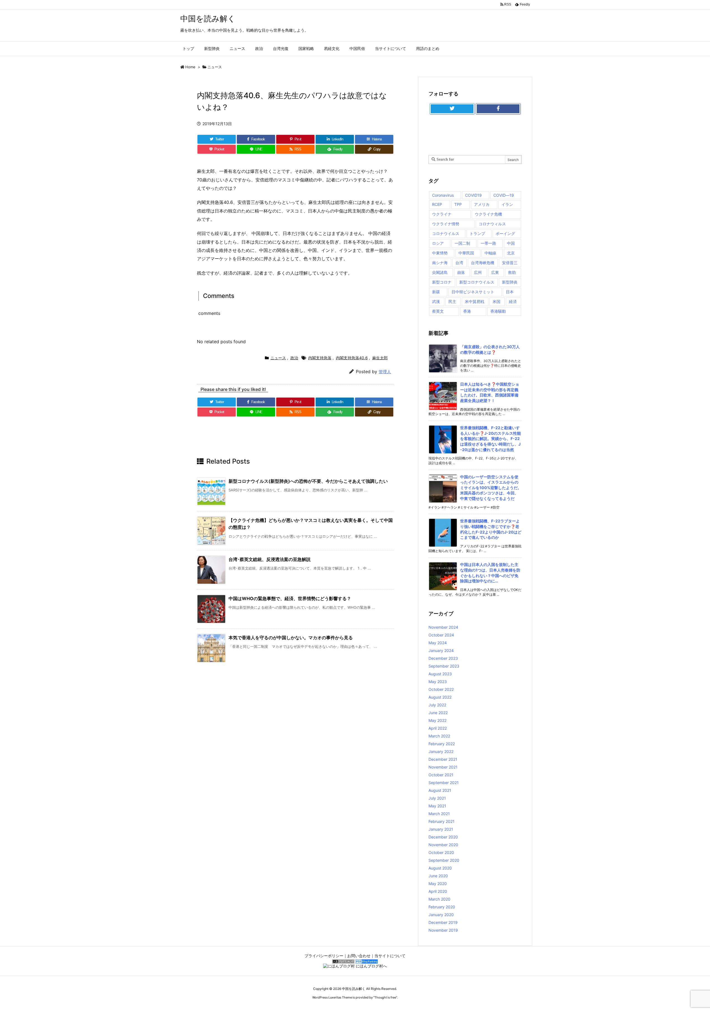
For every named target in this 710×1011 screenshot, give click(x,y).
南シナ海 (440, 262)
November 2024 (443, 627)
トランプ (477, 233)
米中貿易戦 (474, 301)
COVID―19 (503, 195)
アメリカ (482, 204)
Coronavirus (443, 195)
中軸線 (490, 253)
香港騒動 (498, 311)
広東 (495, 272)
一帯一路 (488, 243)
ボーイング (505, 233)
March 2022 (439, 736)
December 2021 (442, 759)
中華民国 (466, 253)
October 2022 (441, 689)
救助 (512, 272)
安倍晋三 (510, 262)
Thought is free (385, 997)
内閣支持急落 (319, 357)
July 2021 (437, 798)
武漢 (436, 301)
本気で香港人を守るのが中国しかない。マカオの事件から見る (291, 637)
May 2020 (437, 883)
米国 (496, 301)
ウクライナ (442, 214)
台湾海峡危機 (482, 262)
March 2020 (439, 899)
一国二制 (462, 243)
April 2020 (437, 891)
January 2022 (440, 751)
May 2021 (437, 805)
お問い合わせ (359, 955)
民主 (452, 301)
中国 (511, 243)
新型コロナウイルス (476, 282)
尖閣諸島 (440, 272)
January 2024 (441, 650)
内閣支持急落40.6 (352, 357)
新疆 (436, 291)
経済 (513, 301)
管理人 (385, 371)
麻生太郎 (380, 357)
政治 (294, 357)
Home (190, 67)
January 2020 (441, 914)
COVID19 (473, 195)
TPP (458, 204)
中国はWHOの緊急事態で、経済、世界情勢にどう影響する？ (290, 598)
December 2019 (443, 922)
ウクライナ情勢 (445, 223)
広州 (478, 272)
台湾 (459, 262)
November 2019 (443, 930)
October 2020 (441, 852)
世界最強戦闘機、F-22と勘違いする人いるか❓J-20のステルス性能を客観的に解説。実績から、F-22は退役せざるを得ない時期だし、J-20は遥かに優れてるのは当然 (490, 438)
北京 (511, 253)
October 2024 (441, 635)
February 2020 (441, 906)
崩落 (461, 272)
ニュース (214, 67)
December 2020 (443, 837)
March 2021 (439, 813)
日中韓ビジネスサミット (473, 291)
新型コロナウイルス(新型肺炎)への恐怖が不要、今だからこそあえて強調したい (308, 481)
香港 (467, 311)
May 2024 (437, 642)
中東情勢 (440, 253)
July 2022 (437, 704)
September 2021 (443, 782)
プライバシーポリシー (324, 955)
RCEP (437, 204)
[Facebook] (498, 108)
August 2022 (440, 697)
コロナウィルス (492, 223)
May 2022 (437, 720)
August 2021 (439, 790)
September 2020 (443, 860)
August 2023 (440, 673)
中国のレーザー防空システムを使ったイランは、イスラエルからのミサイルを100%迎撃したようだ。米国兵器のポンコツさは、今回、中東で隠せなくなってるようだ (490, 487)
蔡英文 (438, 311)
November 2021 (443, 767)
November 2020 (443, 844)
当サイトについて (389, 955)
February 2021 (441, 821)
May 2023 (437, 681)
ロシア (438, 243)
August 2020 (440, 868)
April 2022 (437, 728)
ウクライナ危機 (488, 214)
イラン (507, 204)
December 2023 (443, 658)
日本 (510, 291)
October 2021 (440, 774)
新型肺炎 (510, 282)
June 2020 (438, 875)
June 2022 (438, 712)
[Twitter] (452, 108)
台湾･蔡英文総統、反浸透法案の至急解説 (270, 559)
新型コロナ (442, 282)
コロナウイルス (445, 233)
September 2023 (443, 666)
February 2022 (441, 743)
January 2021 (440, 829)
